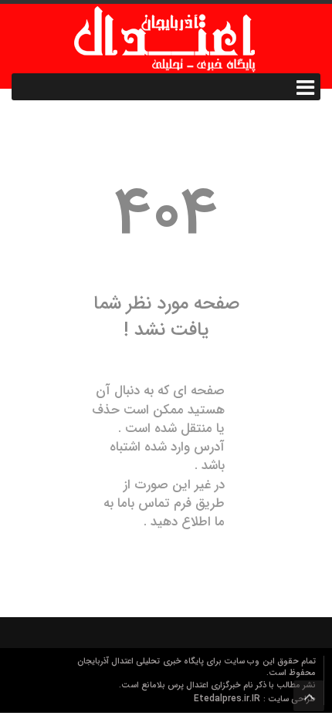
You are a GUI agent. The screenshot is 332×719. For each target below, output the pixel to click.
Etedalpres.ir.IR (228, 698)
